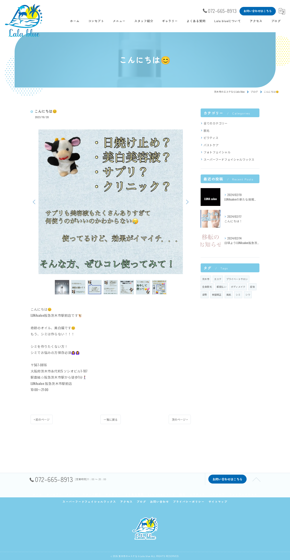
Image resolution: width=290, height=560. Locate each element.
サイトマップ (218, 501)
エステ (218, 279)
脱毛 (207, 130)
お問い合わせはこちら (258, 11)
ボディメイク (238, 286)
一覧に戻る (111, 419)
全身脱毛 (207, 286)
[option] (111, 201)
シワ (247, 294)
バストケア (211, 145)
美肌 (228, 294)
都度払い (221, 286)
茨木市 (206, 279)
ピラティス (211, 138)
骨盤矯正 (217, 294)
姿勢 (204, 294)
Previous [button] (34, 202)
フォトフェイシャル (217, 152)
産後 (252, 286)
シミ (238, 294)
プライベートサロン (237, 279)
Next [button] (187, 202)
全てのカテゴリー (216, 123)
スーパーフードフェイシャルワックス (229, 159)
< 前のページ (42, 419)
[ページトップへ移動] (256, 479)
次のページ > (180, 419)
